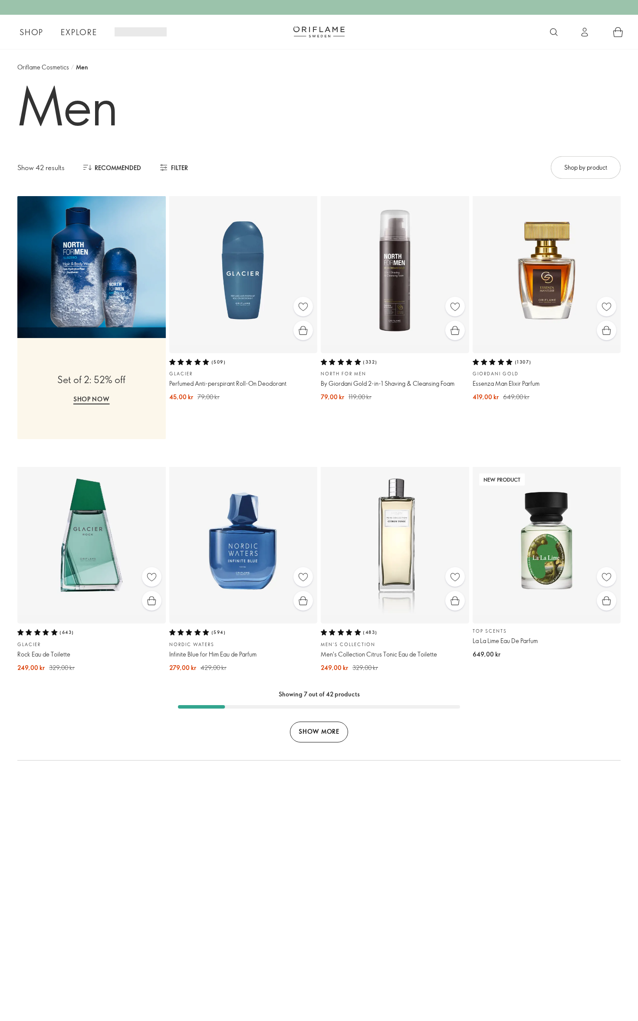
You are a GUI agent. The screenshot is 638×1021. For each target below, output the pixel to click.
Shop (31, 32)
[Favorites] (303, 306)
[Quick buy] (303, 330)
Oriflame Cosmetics (43, 67)
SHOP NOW (91, 399)
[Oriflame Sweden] (319, 31)
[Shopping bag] (618, 32)
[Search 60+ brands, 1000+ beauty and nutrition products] (553, 32)
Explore (79, 32)
